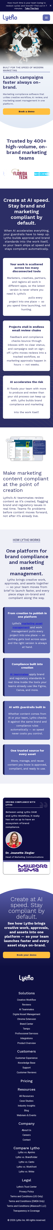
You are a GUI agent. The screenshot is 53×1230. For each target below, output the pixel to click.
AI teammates (19, 674)
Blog (26, 1110)
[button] (26, 955)
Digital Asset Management (26, 1014)
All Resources (26, 1096)
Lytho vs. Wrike (26, 1171)
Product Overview (26, 1043)
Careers (27, 1135)
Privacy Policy (26, 1191)
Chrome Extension (26, 1019)
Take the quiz (32, 8)
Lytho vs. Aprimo (26, 1152)
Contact (26, 1139)
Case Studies (26, 1100)
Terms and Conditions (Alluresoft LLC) (26, 1206)
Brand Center (26, 1023)
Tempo (26, 1028)
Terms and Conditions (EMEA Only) (26, 1201)
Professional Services (26, 1033)
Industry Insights (26, 1105)
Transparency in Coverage (26, 1210)
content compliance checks (26, 408)
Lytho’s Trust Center (26, 1186)
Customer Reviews (26, 1072)
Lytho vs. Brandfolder (26, 1157)
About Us (26, 1130)
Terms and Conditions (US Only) (26, 1196)
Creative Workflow (26, 999)
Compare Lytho (27, 1148)
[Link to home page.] (10, 17)
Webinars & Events (26, 1115)
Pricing (27, 1081)
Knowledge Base (26, 1062)
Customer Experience (26, 1058)
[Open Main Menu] (46, 17)
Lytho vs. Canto (26, 1162)
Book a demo (26, 111)
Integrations (26, 1038)
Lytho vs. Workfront (27, 1166)
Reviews (26, 1004)
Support (27, 1067)
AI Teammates (26, 1009)
